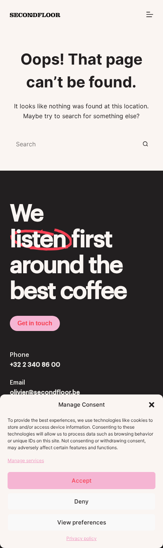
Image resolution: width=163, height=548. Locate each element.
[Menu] (149, 14)
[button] (151, 405)
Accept (82, 480)
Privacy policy (81, 538)
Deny (81, 501)
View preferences (81, 522)
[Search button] (145, 144)
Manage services (26, 460)
